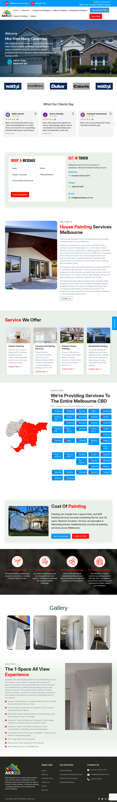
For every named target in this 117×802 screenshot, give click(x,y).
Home (15, 10)
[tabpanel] (58, 48)
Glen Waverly (82, 461)
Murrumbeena (71, 478)
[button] (114, 123)
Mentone (94, 460)
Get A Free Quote (61, 536)
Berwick (69, 417)
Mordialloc (94, 417)
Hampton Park (58, 418)
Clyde (69, 440)
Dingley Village (105, 447)
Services (45, 790)
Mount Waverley (58, 456)
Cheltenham (107, 411)
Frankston (82, 429)
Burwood (70, 472)
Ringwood (70, 411)
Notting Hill (107, 472)
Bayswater (58, 472)
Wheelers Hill (94, 441)
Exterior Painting (20, 16)
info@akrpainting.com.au (19, 3)
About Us (25, 10)
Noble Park (107, 423)
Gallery (33, 16)
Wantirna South (70, 456)
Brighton (106, 440)
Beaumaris (107, 460)
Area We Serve (47, 778)
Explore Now (14, 366)
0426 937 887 (40, 3)
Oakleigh (106, 454)
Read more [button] (47, 134)
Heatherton (71, 423)
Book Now (95, 16)
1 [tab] (57, 71)
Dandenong (59, 411)
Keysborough (83, 417)
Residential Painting (77, 10)
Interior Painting (59, 10)
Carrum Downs (93, 430)
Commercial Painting (41, 10)
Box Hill (93, 454)
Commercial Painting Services (71, 774)
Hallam (93, 411)
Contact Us (66, 298)
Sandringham (83, 472)
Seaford (106, 429)
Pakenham (82, 440)
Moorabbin (82, 423)
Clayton (106, 417)
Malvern (106, 466)
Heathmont (95, 466)
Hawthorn (94, 472)
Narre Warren (69, 430)
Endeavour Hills (58, 430)
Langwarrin (59, 440)
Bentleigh (94, 423)
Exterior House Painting (68, 778)
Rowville (82, 411)
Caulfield (82, 454)
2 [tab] (59, 71)
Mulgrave (58, 478)
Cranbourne (107, 434)
